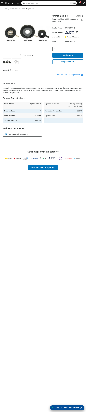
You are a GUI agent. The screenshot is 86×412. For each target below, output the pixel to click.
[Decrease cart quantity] (58, 50)
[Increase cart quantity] (58, 48)
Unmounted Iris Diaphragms (18, 134)
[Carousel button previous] (20, 55)
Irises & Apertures (28, 9)
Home (6, 9)
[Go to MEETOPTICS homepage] (11, 3)
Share (78, 16)
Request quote (67, 61)
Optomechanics (15, 9)
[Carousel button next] (32, 55)
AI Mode (73, 3)
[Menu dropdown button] (2, 3)
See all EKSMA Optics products (68, 75)
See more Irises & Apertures (43, 167)
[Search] (24, 3)
